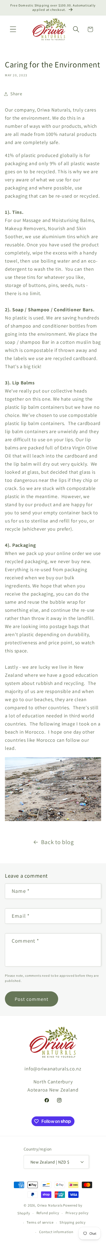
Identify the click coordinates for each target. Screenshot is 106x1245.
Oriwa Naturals (50, 1205)
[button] (13, 29)
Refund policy (47, 1213)
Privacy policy (77, 1213)
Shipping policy (73, 1222)
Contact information (56, 1232)
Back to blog (57, 842)
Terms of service (40, 1222)
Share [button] (16, 94)
